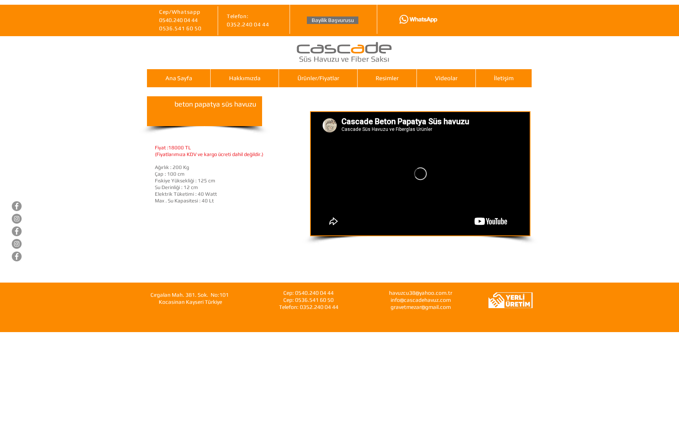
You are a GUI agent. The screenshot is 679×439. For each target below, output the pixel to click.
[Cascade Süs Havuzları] (17, 206)
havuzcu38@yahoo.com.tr (420, 293)
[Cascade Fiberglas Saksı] (17, 256)
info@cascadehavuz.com (421, 300)
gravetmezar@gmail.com (421, 307)
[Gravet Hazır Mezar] (17, 231)
